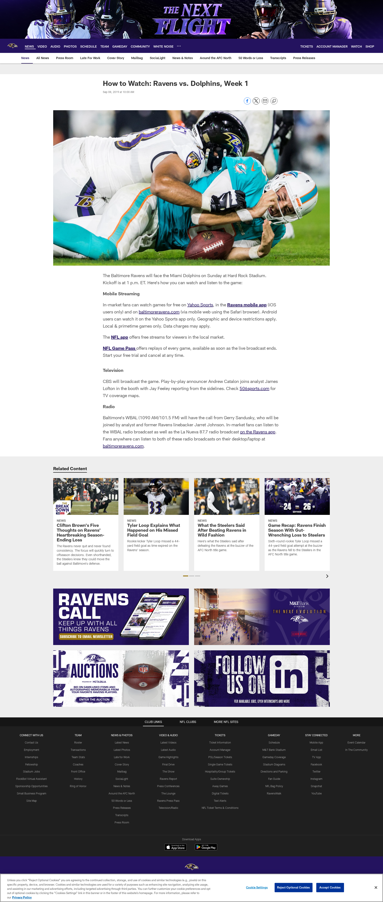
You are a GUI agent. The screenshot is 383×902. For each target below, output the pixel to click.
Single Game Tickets (220, 764)
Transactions (78, 749)
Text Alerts (220, 800)
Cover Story (122, 764)
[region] (191, 888)
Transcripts (121, 815)
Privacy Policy (22, 897)
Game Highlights (168, 757)
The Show (168, 771)
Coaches (78, 764)
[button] (186, 576)
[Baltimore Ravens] (191, 867)
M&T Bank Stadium (274, 749)
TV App (316, 757)
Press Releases (122, 807)
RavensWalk (274, 793)
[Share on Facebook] (247, 103)
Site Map (31, 800)
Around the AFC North (122, 793)
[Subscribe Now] (121, 617)
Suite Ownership (220, 778)
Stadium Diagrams (274, 764)
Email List (316, 749)
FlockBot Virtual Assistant (31, 778)
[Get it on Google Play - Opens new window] (206, 849)
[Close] (376, 887)
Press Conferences (168, 786)
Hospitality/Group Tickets (220, 771)
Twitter (316, 771)
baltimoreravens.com (159, 311)
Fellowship (31, 764)
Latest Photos (122, 749)
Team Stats (78, 757)
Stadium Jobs (31, 771)
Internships (31, 757)
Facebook (316, 764)
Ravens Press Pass (168, 800)
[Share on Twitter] (256, 103)
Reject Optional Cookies (293, 887)
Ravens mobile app (247, 304)
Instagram (316, 778)
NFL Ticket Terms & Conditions (220, 807)
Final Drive (168, 764)
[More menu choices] (179, 46)
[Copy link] (273, 101)
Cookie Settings (257, 887)
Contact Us (31, 742)
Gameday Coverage (274, 757)
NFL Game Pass (119, 348)
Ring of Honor (78, 786)
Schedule (274, 742)
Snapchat (316, 786)
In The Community (356, 749)
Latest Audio (168, 749)
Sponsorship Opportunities (31, 786)
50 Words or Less (121, 800)
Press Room (122, 822)
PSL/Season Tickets (220, 757)
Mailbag (122, 771)
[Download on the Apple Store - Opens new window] (175, 847)
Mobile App (316, 742)
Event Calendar (356, 742)
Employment (31, 749)
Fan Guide (274, 778)
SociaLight (121, 778)
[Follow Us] (262, 678)
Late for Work (122, 757)
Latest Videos (168, 742)
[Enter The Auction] (121, 678)
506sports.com (254, 388)
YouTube (316, 793)
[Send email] (265, 103)
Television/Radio (168, 807)
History (78, 778)
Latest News (122, 742)
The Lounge (168, 793)
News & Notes (121, 786)
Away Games (220, 786)
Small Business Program (31, 793)
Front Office (78, 771)
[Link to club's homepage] (12, 46)
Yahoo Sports (200, 304)
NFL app (119, 337)
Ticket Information (220, 742)
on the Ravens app (257, 431)
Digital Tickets (220, 793)
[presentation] (328, 576)
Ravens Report (168, 778)
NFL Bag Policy (274, 786)
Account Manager (220, 749)
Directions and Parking (274, 771)
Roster (78, 742)
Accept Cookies (330, 887)
